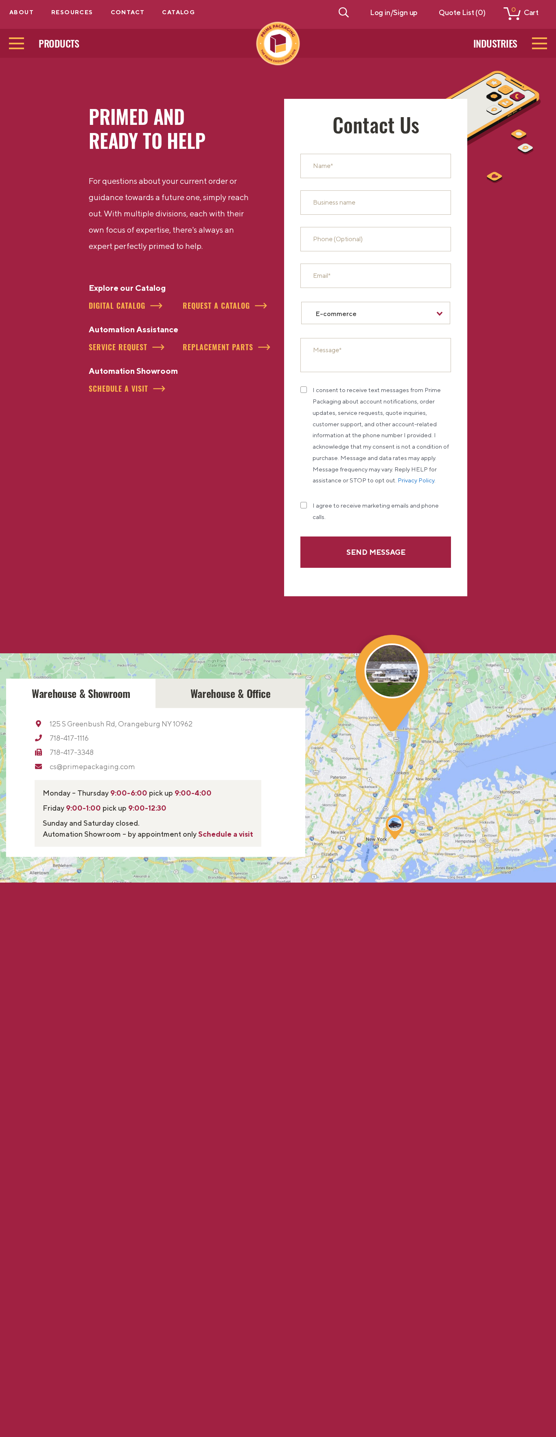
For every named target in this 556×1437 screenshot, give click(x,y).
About (21, 12)
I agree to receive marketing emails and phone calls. (376, 511)
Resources (72, 12)
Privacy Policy (416, 480)
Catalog (178, 12)
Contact (128, 12)
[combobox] (375, 313)
